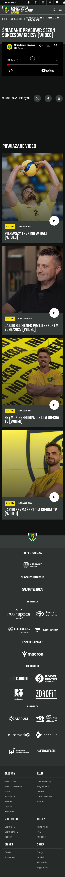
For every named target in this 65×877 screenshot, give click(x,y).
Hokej (7, 791)
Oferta (8, 852)
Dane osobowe (44, 796)
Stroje (40, 852)
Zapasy (8, 806)
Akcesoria (42, 862)
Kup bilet (41, 836)
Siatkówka (10, 796)
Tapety (8, 836)
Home (4, 19)
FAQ (39, 831)
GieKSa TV (10, 826)
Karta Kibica (43, 826)
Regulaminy (43, 786)
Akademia (9, 811)
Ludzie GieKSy (44, 781)
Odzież (40, 857)
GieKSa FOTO (11, 831)
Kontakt (41, 801)
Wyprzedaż (42, 867)
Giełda (40, 791)
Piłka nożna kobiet (14, 786)
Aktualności (16, 19)
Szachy (8, 801)
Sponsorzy (10, 857)
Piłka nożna (10, 781)
